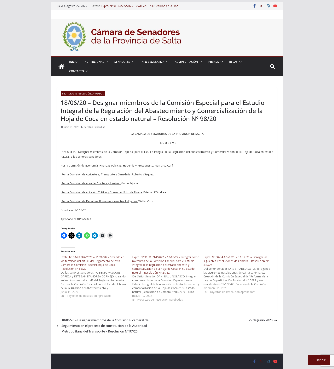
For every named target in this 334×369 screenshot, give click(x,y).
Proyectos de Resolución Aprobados (83, 93)
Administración (186, 62)
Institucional (94, 62)
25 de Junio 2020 (261, 320)
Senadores (122, 62)
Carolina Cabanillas (94, 127)
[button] (106, 62)
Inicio (73, 62)
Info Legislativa (152, 62)
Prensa (213, 62)
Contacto (76, 71)
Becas (233, 62)
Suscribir (319, 360)
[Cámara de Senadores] (61, 66)
